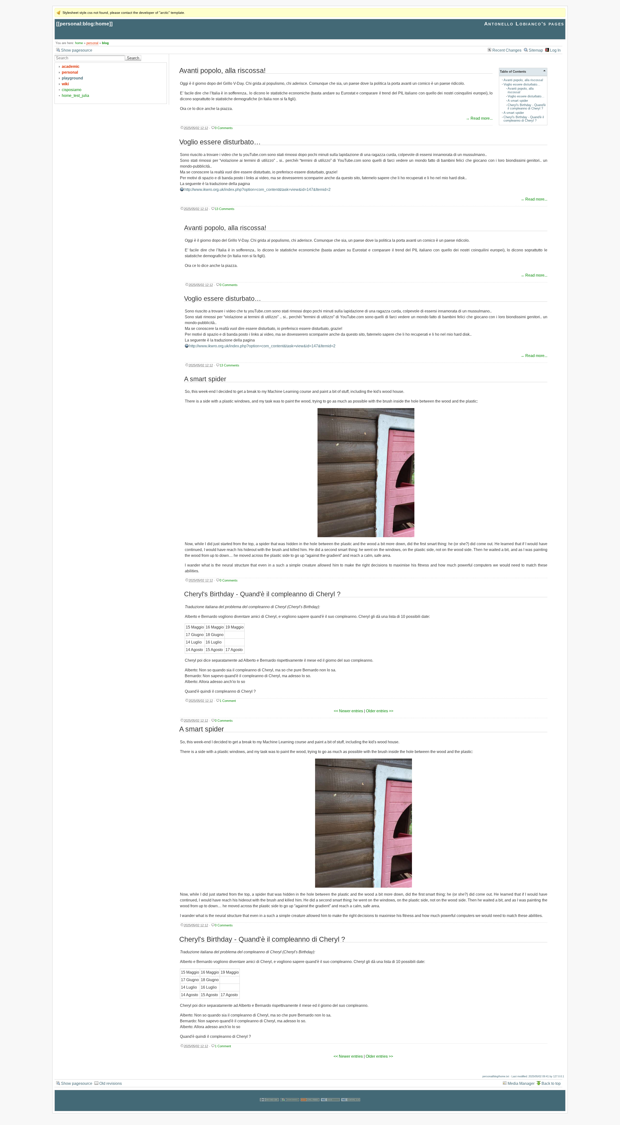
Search (133, 58)
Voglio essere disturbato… (522, 84)
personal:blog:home (84, 23)
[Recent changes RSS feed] (310, 1108)
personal (92, 43)
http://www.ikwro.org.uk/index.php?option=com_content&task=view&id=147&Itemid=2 (257, 189)
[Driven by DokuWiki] (289, 1108)
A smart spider (518, 100)
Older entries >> (379, 711)
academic (70, 66)
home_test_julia (75, 95)
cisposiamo (71, 90)
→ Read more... (479, 118)
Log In (555, 50)
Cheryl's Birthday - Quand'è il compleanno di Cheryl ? (527, 106)
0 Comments (224, 128)
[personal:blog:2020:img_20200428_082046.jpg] (366, 472)
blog (105, 43)
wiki (65, 84)
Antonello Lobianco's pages (524, 23)
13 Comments (224, 209)
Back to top (551, 1083)
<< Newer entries (348, 711)
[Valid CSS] (330, 1108)
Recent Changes (506, 50)
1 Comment (228, 701)
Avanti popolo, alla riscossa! (523, 80)
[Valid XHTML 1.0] (350, 1108)
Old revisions (110, 1083)
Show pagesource (76, 50)
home (79, 43)
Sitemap (536, 50)
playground (72, 78)
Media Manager (521, 1083)
